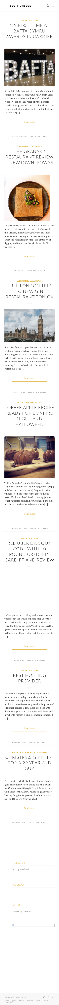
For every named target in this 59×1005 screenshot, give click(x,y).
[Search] (47, 5)
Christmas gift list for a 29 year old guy (29, 762)
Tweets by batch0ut (22, 911)
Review (39, 146)
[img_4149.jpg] (29, 326)
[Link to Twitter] (44, 997)
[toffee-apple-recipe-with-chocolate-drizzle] (29, 457)
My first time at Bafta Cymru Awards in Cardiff (29, 31)
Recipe (38, 403)
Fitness (43, 752)
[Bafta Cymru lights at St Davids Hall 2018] (29, 67)
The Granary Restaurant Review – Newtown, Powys (30, 157)
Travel (39, 281)
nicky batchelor (40, 136)
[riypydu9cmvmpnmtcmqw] (29, 591)
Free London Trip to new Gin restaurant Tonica (29, 291)
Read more (29, 122)
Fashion (34, 752)
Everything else (29, 20)
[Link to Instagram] (52, 997)
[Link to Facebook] (48, 997)
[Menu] (53, 5)
